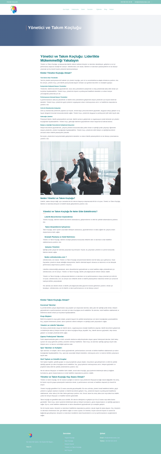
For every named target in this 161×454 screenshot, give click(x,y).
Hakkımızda (75, 9)
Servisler (90, 9)
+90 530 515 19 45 (126, 2)
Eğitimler (99, 9)
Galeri (83, 9)
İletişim (112, 9)
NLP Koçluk (68, 450)
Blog (105, 9)
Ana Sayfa (66, 9)
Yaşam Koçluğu (69, 438)
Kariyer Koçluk (69, 444)
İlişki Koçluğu (69, 441)
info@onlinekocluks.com (142, 2)
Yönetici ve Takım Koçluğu (73, 447)
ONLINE (9, 2)
